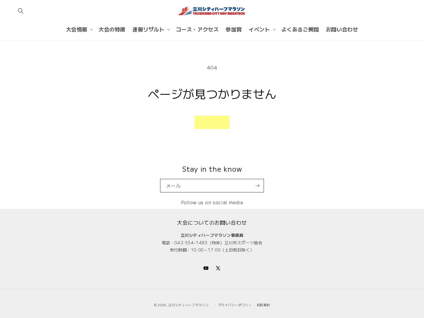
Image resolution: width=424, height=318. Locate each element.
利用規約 (263, 304)
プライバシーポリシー (235, 304)
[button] (20, 11)
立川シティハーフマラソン (188, 304)
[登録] (257, 185)
